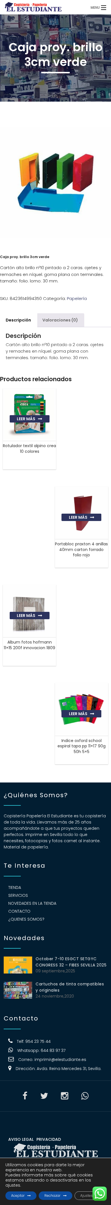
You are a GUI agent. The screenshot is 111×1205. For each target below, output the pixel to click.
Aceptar (17, 1195)
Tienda (14, 887)
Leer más (26, 419)
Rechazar (52, 1195)
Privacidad (48, 1139)
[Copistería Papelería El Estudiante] (42, 7)
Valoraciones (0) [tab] (60, 320)
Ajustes (86, 1195)
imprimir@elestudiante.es (60, 1059)
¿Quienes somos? (26, 919)
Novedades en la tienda (32, 903)
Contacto (19, 911)
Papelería (77, 298)
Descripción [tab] (18, 320)
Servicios (18, 895)
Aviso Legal (21, 1139)
